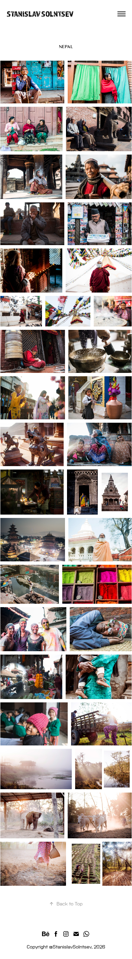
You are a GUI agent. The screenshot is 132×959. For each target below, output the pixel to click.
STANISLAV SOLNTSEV (40, 13)
